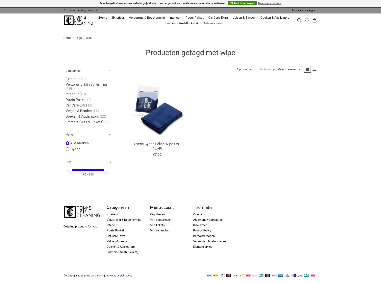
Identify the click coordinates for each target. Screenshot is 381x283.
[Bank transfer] (209, 275)
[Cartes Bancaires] (306, 275)
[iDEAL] (215, 275)
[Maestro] (267, 275)
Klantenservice (202, 246)
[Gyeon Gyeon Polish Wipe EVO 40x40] (157, 109)
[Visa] (235, 275)
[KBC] (287, 275)
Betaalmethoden (204, 236)
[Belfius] (274, 275)
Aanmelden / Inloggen (304, 10)
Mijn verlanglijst (160, 230)
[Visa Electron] (261, 275)
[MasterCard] (228, 275)
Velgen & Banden (244, 17)
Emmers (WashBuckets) (181, 23)
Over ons (199, 214)
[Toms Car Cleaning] (79, 20)
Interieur (175, 17)
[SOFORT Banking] (248, 275)
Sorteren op (267, 69)
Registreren (157, 214)
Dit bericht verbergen (242, 3)
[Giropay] (293, 275)
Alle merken (79, 143)
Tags (78, 38)
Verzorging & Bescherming (147, 17)
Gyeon (75, 149)
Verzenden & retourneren (209, 241)
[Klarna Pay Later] (313, 275)
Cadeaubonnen (213, 23)
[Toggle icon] (299, 20)
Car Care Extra (218, 17)
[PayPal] (222, 275)
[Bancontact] (241, 275)
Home (103, 17)
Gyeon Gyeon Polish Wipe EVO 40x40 (157, 146)
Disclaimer (200, 225)
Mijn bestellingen (160, 220)
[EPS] (300, 275)
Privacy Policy (202, 230)
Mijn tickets (157, 225)
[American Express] (280, 275)
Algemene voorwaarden (208, 220)
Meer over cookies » (269, 3)
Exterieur (118, 17)
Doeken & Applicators (274, 17)
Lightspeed (126, 275)
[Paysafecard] (254, 275)
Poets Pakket (195, 17)
